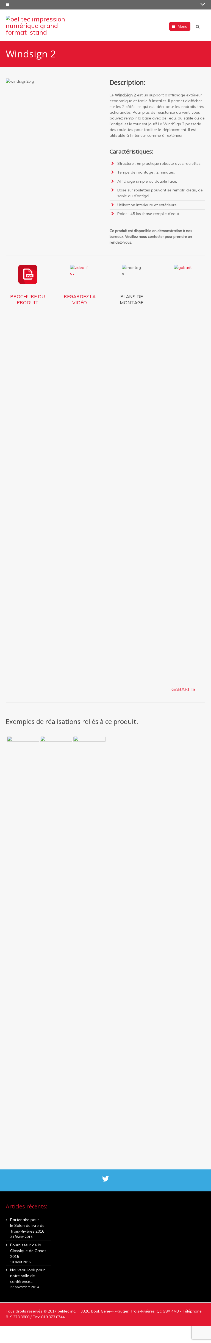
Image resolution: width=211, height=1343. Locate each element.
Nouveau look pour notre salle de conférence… (27, 1275)
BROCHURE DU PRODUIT (27, 300)
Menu (182, 26)
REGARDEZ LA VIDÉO (80, 300)
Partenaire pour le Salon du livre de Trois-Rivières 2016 (27, 1225)
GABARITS (183, 689)
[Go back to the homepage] (40, 25)
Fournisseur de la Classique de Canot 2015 (28, 1250)
